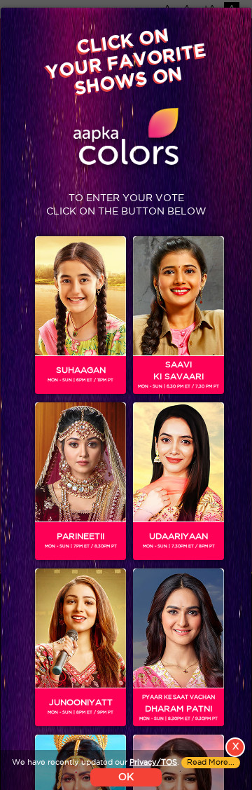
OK (126, 777)
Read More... (210, 762)
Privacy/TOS (153, 762)
